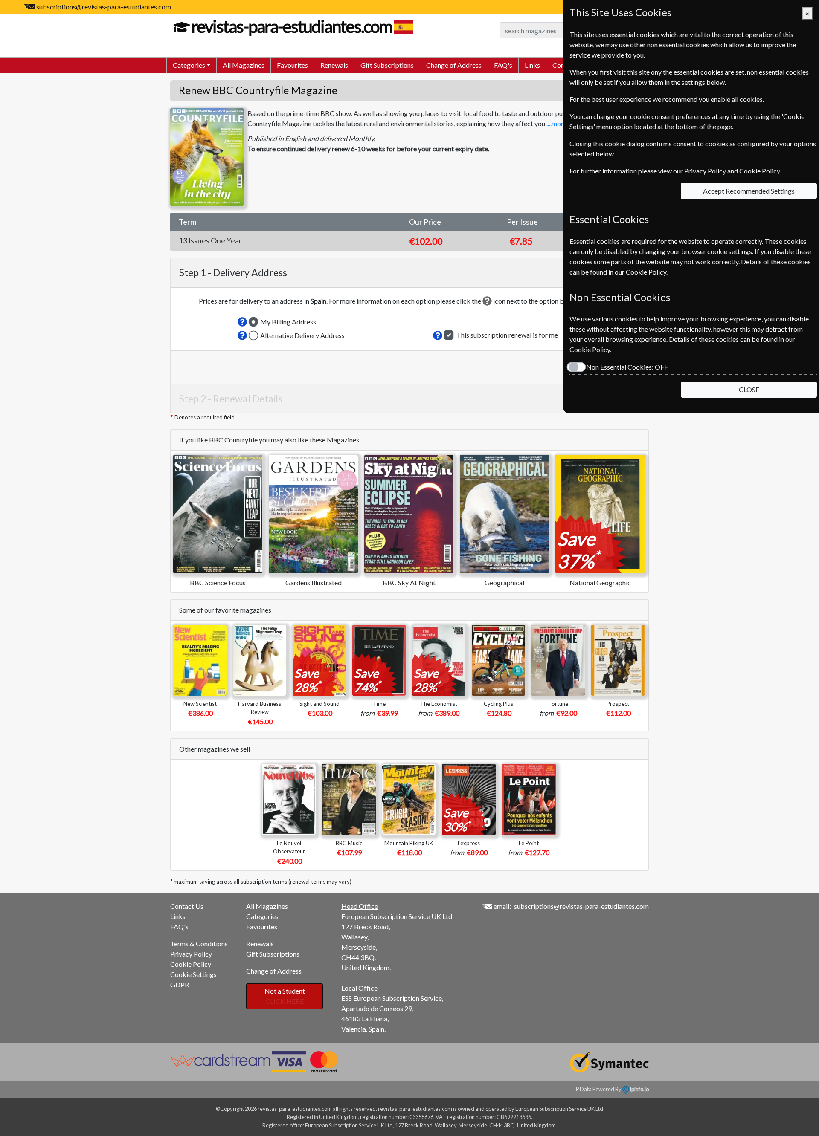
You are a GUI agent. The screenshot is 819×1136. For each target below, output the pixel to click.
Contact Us (186, 906)
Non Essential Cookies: (627, 367)
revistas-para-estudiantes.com (291, 26)
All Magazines (243, 65)
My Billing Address (288, 322)
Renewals (334, 65)
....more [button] (556, 123)
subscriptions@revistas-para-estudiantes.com (103, 7)
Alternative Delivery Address (302, 335)
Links (532, 65)
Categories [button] (189, 65)
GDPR (179, 984)
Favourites (292, 65)
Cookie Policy (190, 964)
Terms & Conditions (199, 943)
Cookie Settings (193, 974)
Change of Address (454, 65)
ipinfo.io (639, 1089)
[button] (242, 322)
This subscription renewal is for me (507, 335)
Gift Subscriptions (387, 65)
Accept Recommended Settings (749, 191)
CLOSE (749, 389)
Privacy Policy (191, 954)
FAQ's (503, 65)
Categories (262, 916)
